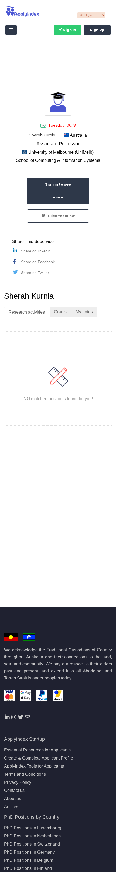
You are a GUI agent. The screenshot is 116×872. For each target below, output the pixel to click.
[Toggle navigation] (11, 30)
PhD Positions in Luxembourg (32, 828)
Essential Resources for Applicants (37, 750)
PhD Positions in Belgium (28, 860)
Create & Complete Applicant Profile (38, 758)
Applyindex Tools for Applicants (34, 766)
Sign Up (97, 29)
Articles (11, 807)
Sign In (69, 29)
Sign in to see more (58, 191)
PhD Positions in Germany (29, 852)
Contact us (14, 790)
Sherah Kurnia (42, 135)
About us (12, 799)
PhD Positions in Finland (28, 868)
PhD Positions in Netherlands (32, 836)
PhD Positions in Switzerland (32, 844)
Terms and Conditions (25, 774)
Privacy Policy (17, 782)
